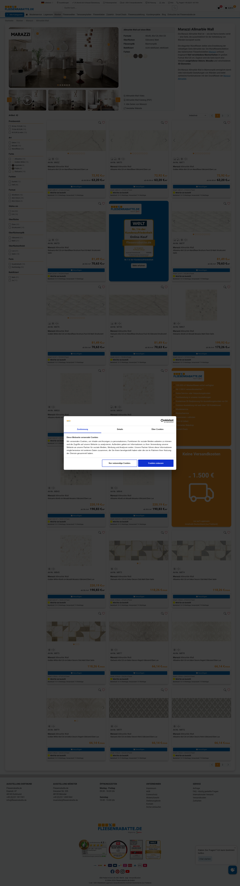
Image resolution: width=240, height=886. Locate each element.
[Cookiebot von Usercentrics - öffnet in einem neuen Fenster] (163, 421)
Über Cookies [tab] (158, 429)
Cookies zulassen (156, 463)
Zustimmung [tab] (82, 429)
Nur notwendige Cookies (119, 463)
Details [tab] (120, 429)
